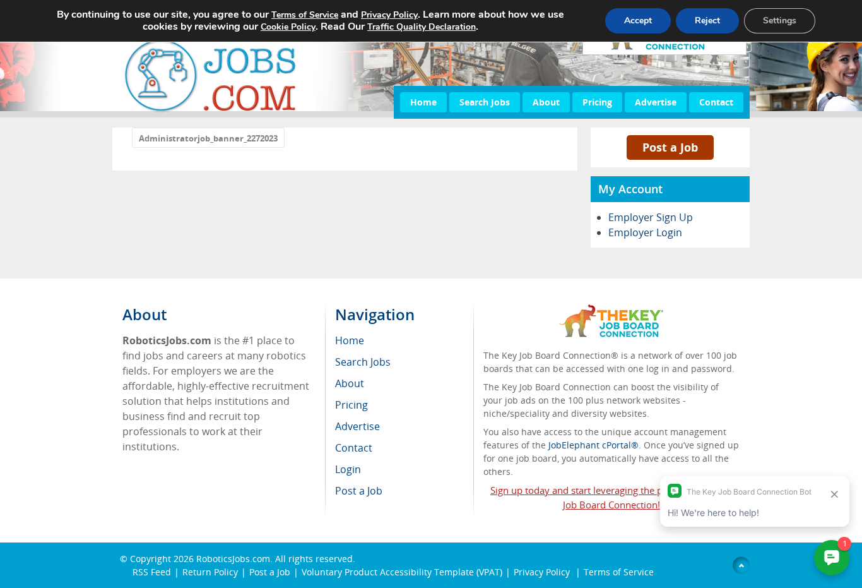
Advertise (655, 102)
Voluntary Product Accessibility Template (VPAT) (402, 572)
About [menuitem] (349, 383)
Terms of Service (619, 572)
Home (423, 102)
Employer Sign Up (650, 217)
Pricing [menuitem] (351, 405)
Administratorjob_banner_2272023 (208, 138)
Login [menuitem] (348, 469)
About (546, 102)
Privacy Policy (543, 572)
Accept (638, 21)
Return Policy (210, 572)
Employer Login (645, 232)
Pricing (597, 102)
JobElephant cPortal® (593, 445)
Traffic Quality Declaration (421, 27)
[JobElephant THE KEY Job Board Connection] (611, 310)
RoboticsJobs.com (233, 559)
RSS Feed (152, 572)
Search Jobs (484, 102)
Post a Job (670, 147)
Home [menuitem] (349, 340)
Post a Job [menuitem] (358, 491)
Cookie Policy (288, 27)
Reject (707, 21)
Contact (716, 102)
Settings (779, 21)
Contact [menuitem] (353, 448)
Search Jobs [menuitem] (363, 362)
